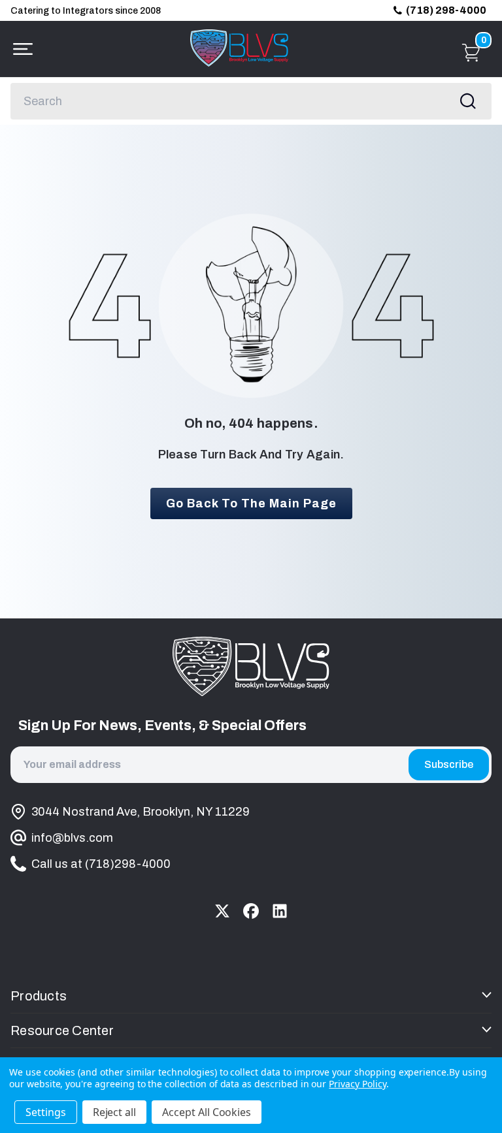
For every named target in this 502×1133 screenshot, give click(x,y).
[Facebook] (251, 911)
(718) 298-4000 (446, 10)
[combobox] (251, 101)
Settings (45, 1112)
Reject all (115, 1112)
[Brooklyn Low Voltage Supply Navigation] (20, 49)
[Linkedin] (280, 911)
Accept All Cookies (206, 1112)
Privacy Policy (357, 1083)
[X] (222, 911)
